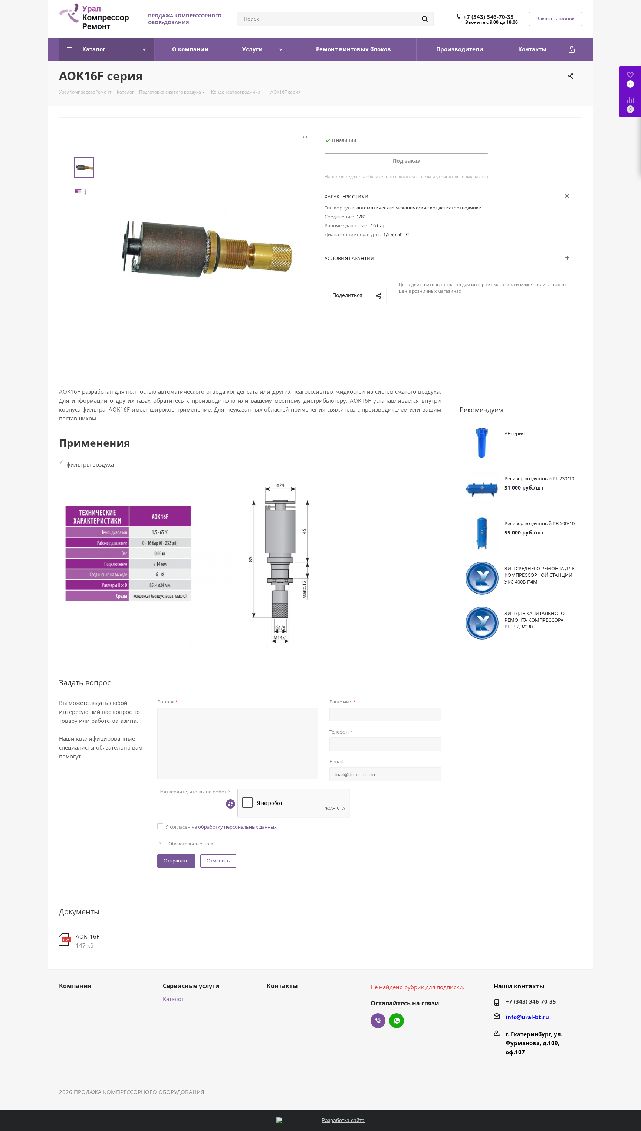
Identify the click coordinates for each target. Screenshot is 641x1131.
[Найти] (425, 19)
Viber (378, 1020)
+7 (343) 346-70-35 (488, 16)
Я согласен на (221, 826)
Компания (75, 986)
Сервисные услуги (191, 986)
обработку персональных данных (237, 826)
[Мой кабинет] (572, 49)
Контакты (282, 986)
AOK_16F (87, 936)
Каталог (173, 998)
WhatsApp (396, 1020)
